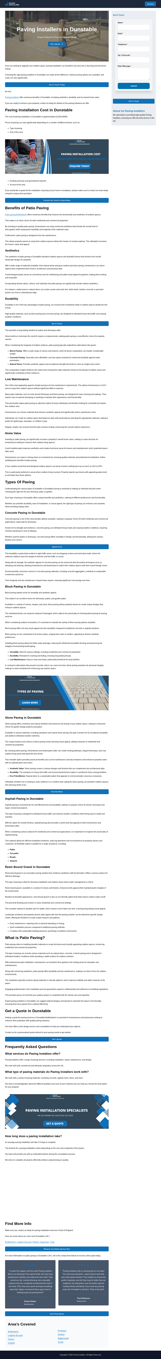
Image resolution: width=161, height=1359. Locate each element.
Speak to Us (57, 547)
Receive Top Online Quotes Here (57, 1249)
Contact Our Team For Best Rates (56, 200)
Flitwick (35, 1242)
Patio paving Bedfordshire (16, 215)
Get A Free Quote (57, 1314)
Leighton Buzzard (24, 1242)
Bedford (61, 1335)
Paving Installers (12, 97)
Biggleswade (63, 1338)
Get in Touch (57, 324)
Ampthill (11, 1343)
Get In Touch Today (57, 85)
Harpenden (44, 1242)
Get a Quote (55, 44)
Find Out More (57, 792)
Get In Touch (134, 101)
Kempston (62, 1331)
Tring (52, 1242)
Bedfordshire (10, 1242)
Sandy (60, 1342)
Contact (150, 4)
